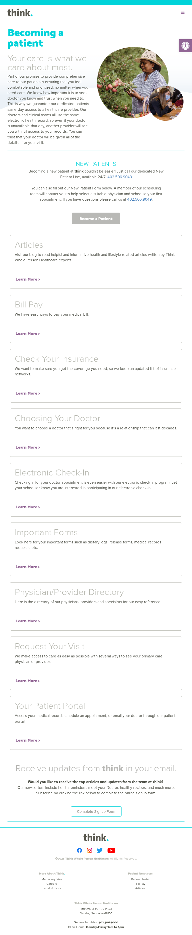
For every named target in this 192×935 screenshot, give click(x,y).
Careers (51, 883)
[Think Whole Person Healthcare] (20, 12)
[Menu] (184, 12)
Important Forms (46, 532)
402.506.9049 (120, 176)
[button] (185, 45)
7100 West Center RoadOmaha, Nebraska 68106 (96, 911)
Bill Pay (28, 304)
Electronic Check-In (52, 472)
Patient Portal (140, 879)
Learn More (26, 278)
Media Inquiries (52, 879)
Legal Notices (51, 888)
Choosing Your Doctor (57, 417)
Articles (29, 244)
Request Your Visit (49, 646)
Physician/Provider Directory (69, 591)
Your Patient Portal (50, 705)
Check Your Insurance (56, 358)
